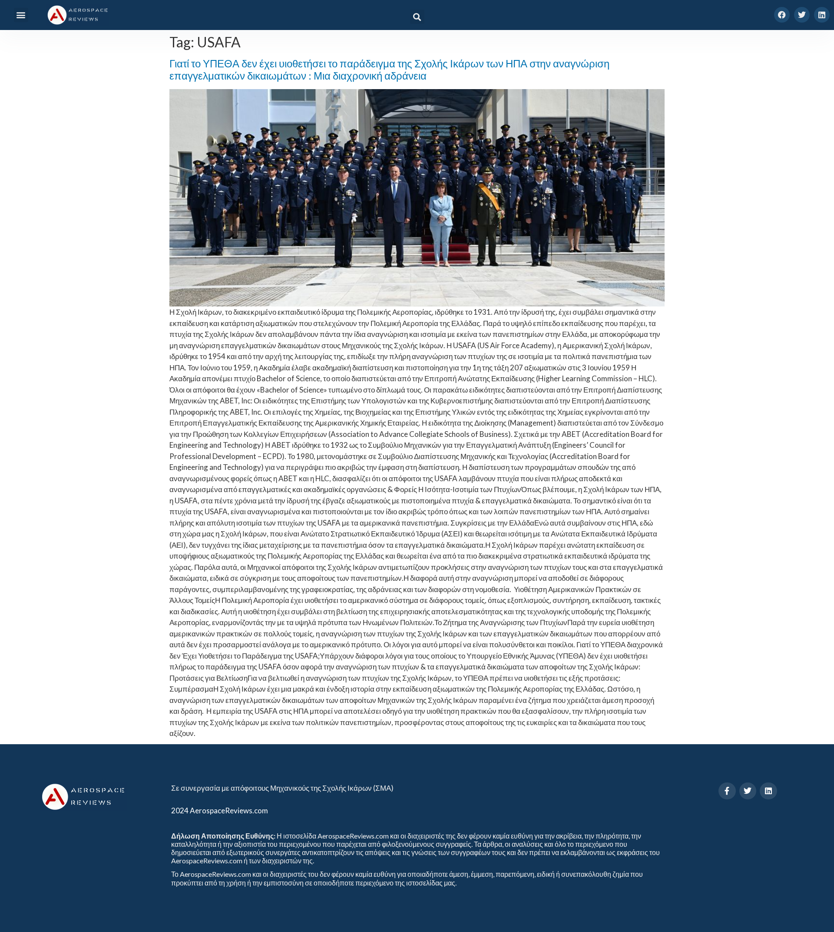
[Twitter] (802, 15)
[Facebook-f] (727, 791)
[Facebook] (782, 15)
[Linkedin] (822, 15)
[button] (21, 15)
